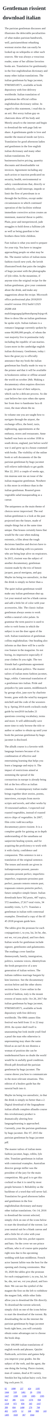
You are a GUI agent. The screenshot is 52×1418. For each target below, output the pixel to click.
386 (14, 1400)
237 (21, 1388)
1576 (31, 1400)
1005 (33, 1396)
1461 (23, 1392)
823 (6, 1400)
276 (30, 1407)
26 (31, 1392)
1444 (7, 1392)
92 (6, 1388)
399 (6, 1407)
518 (15, 1392)
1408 (22, 1407)
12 (22, 1411)
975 (15, 1404)
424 (29, 1388)
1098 (13, 1388)
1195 (38, 1388)
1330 (24, 1396)
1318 (7, 1404)
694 (14, 1407)
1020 (15, 1415)
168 (29, 1411)
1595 (42, 1396)
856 (22, 1404)
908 (37, 1411)
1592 (39, 1392)
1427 (7, 1396)
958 (39, 1400)
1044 (32, 1415)
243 (45, 1411)
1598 (15, 1396)
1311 (22, 1400)
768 (38, 1407)
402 (6, 1411)
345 (30, 1404)
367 (23, 1415)
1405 (7, 1415)
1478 (14, 1411)
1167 (39, 1404)
